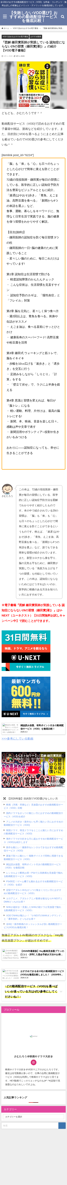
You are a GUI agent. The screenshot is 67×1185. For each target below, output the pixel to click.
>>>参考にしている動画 (17, 738)
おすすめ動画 (35, 36)
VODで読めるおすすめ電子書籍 (15, 36)
